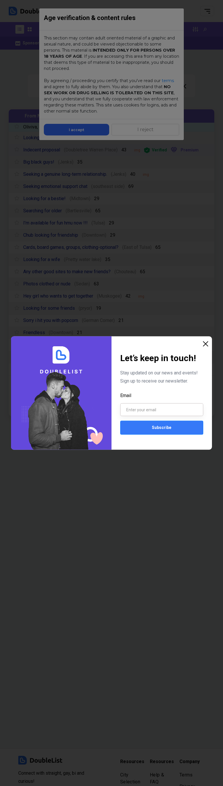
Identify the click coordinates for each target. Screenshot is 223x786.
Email (125, 395)
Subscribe (161, 427)
